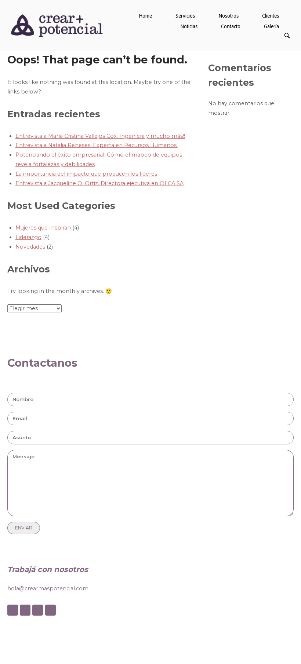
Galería (271, 26)
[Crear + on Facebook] (12, 610)
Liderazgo (28, 237)
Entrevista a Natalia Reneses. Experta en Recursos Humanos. (96, 145)
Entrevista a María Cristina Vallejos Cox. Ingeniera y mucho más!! (100, 136)
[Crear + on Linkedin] (37, 610)
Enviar (23, 528)
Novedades (30, 246)
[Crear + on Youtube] (50, 610)
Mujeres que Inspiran (43, 227)
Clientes (270, 16)
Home (145, 16)
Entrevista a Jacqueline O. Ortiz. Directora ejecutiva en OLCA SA (99, 183)
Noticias (188, 26)
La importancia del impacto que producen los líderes (86, 173)
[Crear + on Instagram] (25, 610)
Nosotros (228, 16)
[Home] (57, 25)
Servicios (185, 16)
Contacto (230, 26)
